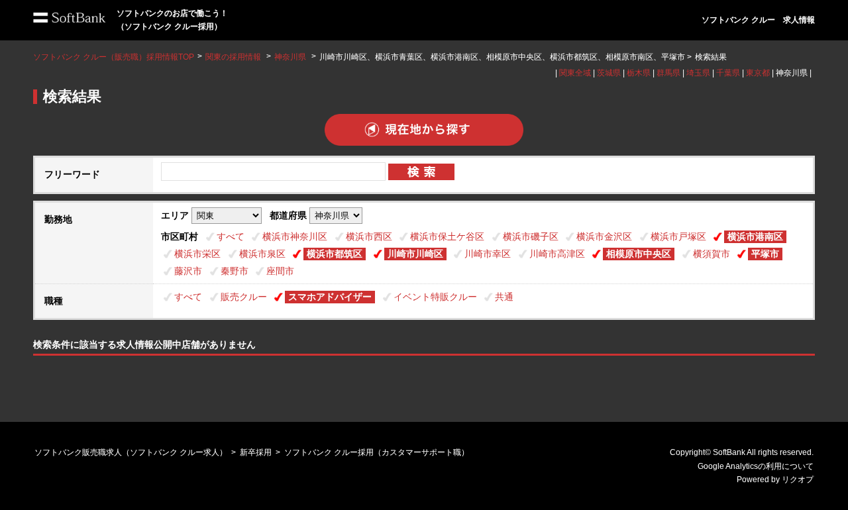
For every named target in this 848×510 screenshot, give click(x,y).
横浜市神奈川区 (294, 236)
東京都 (758, 72)
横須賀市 (711, 253)
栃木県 (639, 72)
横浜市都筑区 (334, 253)
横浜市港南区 (755, 236)
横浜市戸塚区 (678, 236)
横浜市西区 (369, 236)
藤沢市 (188, 271)
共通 (504, 296)
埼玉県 (698, 72)
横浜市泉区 (262, 253)
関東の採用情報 (234, 57)
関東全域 (575, 72)
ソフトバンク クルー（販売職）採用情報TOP (113, 57)
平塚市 (765, 253)
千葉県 (728, 72)
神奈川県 (290, 57)
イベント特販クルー (435, 296)
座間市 (280, 271)
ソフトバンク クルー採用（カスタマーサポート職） (376, 452)
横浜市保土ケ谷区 (447, 236)
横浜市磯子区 (530, 236)
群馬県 (668, 72)
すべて (230, 236)
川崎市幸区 (487, 253)
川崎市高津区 (557, 253)
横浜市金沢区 (604, 236)
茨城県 (609, 72)
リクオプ (798, 479)
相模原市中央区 (638, 253)
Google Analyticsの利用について (756, 466)
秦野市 (234, 271)
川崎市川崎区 (415, 253)
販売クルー (244, 296)
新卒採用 (256, 452)
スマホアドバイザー (330, 296)
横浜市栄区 (197, 253)
